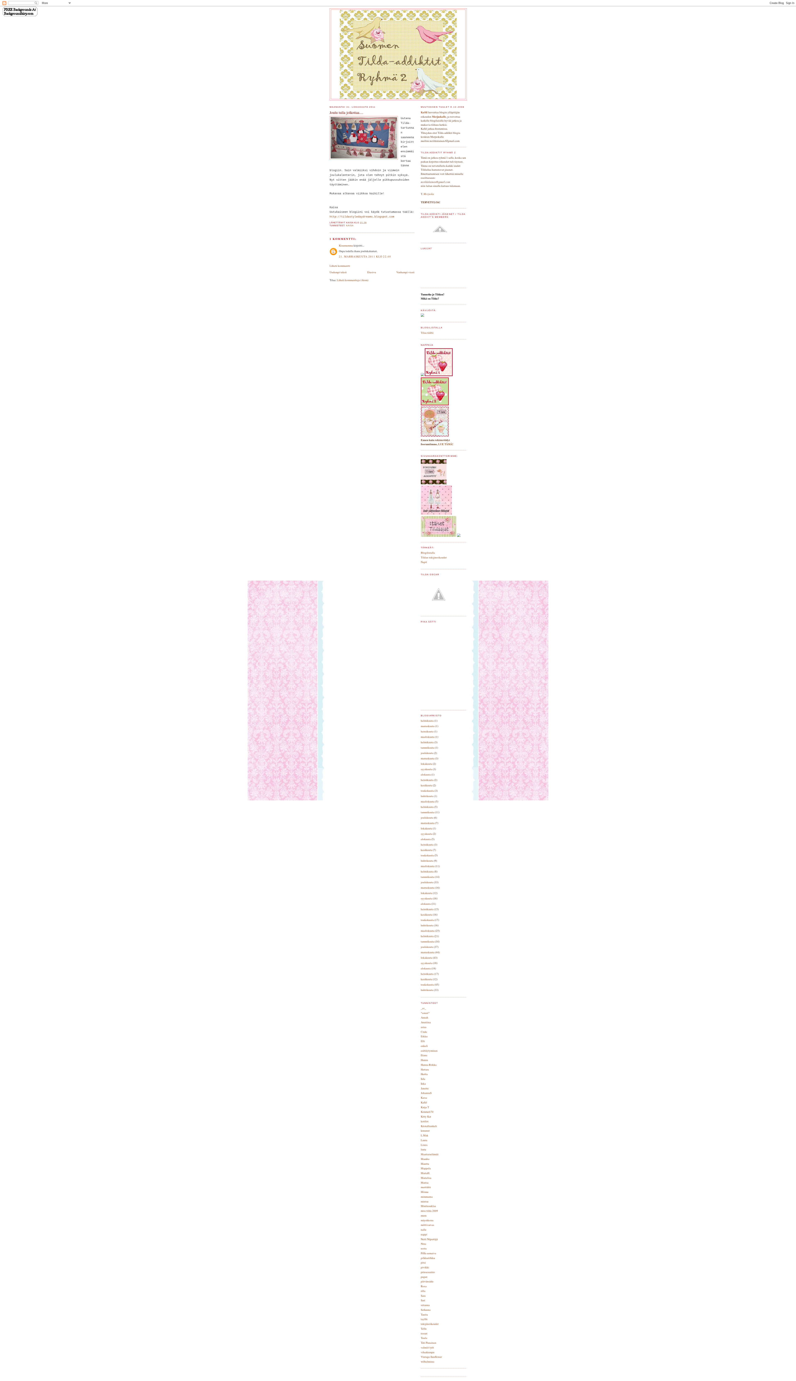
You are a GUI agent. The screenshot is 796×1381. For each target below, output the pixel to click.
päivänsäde (427, 1281)
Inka (423, 1083)
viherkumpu (427, 1352)
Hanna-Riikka (429, 1065)
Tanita (424, 1314)
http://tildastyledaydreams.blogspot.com (362, 216)
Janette (425, 1088)
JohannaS (426, 1093)
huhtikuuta (427, 796)
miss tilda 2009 (429, 1211)
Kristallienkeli (429, 1126)
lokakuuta (426, 764)
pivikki (425, 1267)
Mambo (425, 1159)
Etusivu (371, 272)
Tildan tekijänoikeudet (434, 557)
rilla (423, 1291)
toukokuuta (427, 791)
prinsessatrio (428, 1272)
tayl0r (424, 1319)
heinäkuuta (427, 731)
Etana (424, 1055)
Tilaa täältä (427, 333)
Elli (423, 1041)
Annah (424, 1017)
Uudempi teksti (338, 272)
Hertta (424, 1074)
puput (424, 1277)
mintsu (424, 1201)
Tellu (424, 1328)
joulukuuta (427, 753)
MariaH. (425, 1173)
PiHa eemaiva (428, 1253)
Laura (424, 1140)
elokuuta (426, 774)
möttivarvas (427, 1225)
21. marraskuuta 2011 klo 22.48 (365, 256)
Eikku (424, 1036)
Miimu (424, 1192)
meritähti (426, 1187)
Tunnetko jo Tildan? (432, 294)
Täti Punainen (428, 1343)
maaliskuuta (427, 737)
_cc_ (423, 1008)
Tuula (424, 1338)
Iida (423, 1079)
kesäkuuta (426, 785)
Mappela (426, 1168)
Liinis (424, 1145)
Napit (424, 562)
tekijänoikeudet (430, 1324)
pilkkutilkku (428, 1258)
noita (424, 1248)
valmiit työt (427, 1347)
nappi (424, 1234)
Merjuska (428, 194)
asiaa (423, 1027)
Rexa (424, 1286)
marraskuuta (427, 726)
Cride (424, 1032)
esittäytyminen (429, 1050)
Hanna (424, 1060)
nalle (423, 1229)
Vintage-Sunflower (431, 1357)
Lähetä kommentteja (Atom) (352, 280)
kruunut (425, 1130)
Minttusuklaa (428, 1206)
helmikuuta (427, 721)
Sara (423, 1296)
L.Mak (424, 1135)
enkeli (424, 1046)
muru (424, 1215)
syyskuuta (426, 769)
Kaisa (350, 225)
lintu (423, 1149)
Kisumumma (346, 245)
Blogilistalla (428, 553)
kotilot (424, 1121)
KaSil (424, 1102)
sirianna (425, 1305)
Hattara (425, 1069)
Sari (423, 1300)
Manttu (425, 1164)
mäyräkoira (427, 1220)
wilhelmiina (427, 1361)
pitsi (423, 1262)
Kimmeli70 (427, 1112)
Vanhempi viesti (405, 272)
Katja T (425, 1107)
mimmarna (427, 1197)
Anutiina (426, 1022)
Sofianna (426, 1310)
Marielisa (426, 1178)
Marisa (424, 1182)
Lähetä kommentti (340, 266)
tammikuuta (427, 747)
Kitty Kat (426, 1116)
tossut (424, 1333)
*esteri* (425, 1013)
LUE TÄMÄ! (445, 444)
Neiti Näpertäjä (429, 1239)
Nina (423, 1244)
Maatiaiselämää (429, 1154)
